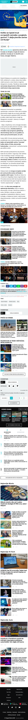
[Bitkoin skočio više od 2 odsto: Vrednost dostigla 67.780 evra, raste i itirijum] (14, 493)
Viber (24, 291)
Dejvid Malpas (4, 301)
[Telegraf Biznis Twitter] (12, 707)
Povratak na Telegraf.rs (5, 2)
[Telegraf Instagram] (15, 707)
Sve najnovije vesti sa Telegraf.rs (14, 477)
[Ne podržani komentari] (17, 386)
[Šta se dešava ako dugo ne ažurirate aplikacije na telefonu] (6, 612)
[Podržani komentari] (13, 386)
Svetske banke (7, 50)
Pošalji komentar (14, 313)
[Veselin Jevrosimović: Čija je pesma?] (6, 358)
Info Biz (2, 30)
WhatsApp (19, 291)
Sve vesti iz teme (14, 374)
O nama (4, 712)
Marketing (9, 712)
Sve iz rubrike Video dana (14, 425)
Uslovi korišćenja (20, 296)
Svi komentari (14, 403)
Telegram (3, 293)
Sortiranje (4, 386)
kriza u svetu (4, 305)
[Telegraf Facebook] (8, 707)
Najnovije (7, 483)
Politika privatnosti (12, 714)
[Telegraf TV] (19, 707)
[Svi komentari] (9, 386)
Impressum (14, 712)
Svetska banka (12, 301)
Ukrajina (10, 305)
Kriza (18, 301)
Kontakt (18, 714)
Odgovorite (5, 398)
